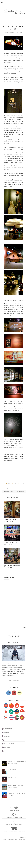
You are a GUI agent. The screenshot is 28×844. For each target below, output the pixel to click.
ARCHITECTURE (13, 23)
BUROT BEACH (12, 777)
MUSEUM (10, 488)
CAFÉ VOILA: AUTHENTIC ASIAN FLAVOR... (11, 543)
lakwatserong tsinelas (12, 32)
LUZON (17, 486)
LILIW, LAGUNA (12, 769)
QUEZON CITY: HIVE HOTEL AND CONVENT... (12, 566)
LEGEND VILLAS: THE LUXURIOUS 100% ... (10, 520)
